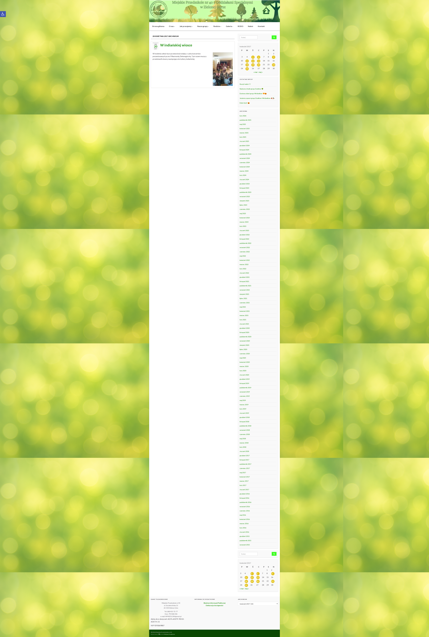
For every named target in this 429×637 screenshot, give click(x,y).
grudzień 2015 (245, 536)
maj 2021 (243, 307)
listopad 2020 (244, 332)
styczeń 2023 (244, 230)
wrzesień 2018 (245, 430)
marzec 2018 (244, 443)
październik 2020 (245, 337)
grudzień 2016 (245, 494)
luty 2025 (243, 137)
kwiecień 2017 (245, 477)
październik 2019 (245, 388)
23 (274, 65)
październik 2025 (245, 120)
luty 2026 (243, 116)
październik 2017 (245, 464)
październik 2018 (245, 426)
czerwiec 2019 (245, 396)
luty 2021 (243, 320)
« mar (255, 72)
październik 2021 (245, 286)
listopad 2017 (244, 460)
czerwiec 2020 (245, 354)
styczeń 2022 (244, 273)
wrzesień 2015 (245, 545)
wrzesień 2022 (245, 247)
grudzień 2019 (245, 379)
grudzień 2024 (245, 145)
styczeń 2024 (244, 179)
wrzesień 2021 (245, 290)
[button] (3, 14)
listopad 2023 (244, 188)
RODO (240, 26)
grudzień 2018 (245, 417)
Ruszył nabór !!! (245, 84)
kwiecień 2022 (245, 260)
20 (259, 65)
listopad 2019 (244, 383)
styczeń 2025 (244, 141)
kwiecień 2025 (245, 128)
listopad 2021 (244, 281)
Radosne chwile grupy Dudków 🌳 (251, 89)
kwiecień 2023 (245, 218)
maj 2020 (243, 358)
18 (247, 65)
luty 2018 (243, 447)
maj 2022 (243, 256)
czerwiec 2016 (245, 511)
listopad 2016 (244, 498)
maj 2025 (243, 124)
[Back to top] (424, 632)
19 (253, 65)
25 (247, 69)
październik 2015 (245, 540)
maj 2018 (243, 438)
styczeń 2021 (244, 324)
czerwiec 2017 (245, 468)
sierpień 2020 (244, 345)
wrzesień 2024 (245, 158)
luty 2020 (243, 371)
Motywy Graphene (169, 634)
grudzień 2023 (245, 184)
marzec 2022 (244, 264)
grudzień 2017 (245, 455)
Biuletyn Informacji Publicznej (214, 603)
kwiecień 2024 (245, 167)
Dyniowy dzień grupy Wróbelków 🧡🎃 (253, 93)
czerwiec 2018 (245, 434)
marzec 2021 (244, 315)
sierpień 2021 (244, 294)
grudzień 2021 (245, 277)
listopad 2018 (244, 422)
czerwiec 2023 (245, 209)
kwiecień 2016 (245, 519)
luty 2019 (243, 409)
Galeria (229, 26)
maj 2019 (243, 400)
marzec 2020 (244, 366)
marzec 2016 (244, 523)
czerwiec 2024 (245, 162)
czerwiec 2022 (245, 252)
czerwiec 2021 (245, 303)
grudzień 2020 (245, 328)
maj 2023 (243, 213)
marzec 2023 (244, 222)
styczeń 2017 (244, 489)
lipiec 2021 (243, 298)
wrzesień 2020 (245, 341)
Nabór (250, 26)
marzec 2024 (244, 171)
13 (259, 61)
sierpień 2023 (244, 201)
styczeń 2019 (244, 413)
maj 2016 (243, 515)
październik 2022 (245, 243)
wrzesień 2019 (245, 392)
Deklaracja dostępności (214, 605)
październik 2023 (245, 192)
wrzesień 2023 (245, 196)
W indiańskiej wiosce (176, 45)
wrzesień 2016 (245, 506)
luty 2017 (243, 485)
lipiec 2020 (243, 349)
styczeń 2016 (244, 532)
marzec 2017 (244, 481)
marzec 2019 (244, 405)
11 (247, 61)
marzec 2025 (244, 133)
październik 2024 (245, 154)
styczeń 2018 (244, 451)
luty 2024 (243, 175)
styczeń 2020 (244, 375)
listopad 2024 (244, 150)
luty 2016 (243, 528)
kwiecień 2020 (245, 362)
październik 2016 (245, 502)
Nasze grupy (202, 26)
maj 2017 (243, 472)
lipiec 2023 (243, 205)
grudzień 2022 (245, 235)
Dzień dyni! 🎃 (245, 103)
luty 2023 (243, 226)
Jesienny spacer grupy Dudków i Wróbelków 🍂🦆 (257, 98)
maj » (261, 72)
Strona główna (158, 26)
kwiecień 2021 (245, 311)
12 (253, 61)
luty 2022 (243, 269)
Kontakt (261, 26)
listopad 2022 (244, 239)
